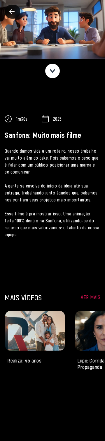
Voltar (12, 12)
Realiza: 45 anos (24, 360)
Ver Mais (90, 297)
